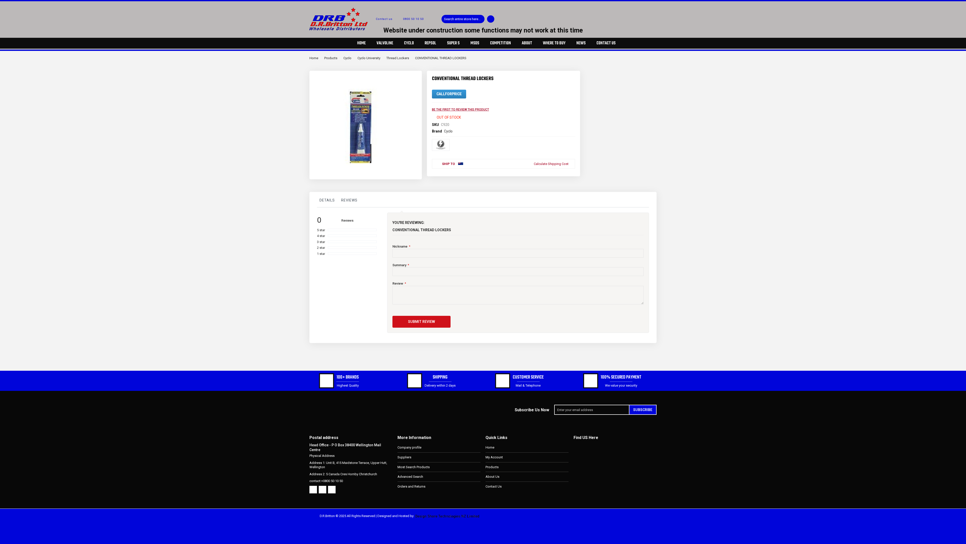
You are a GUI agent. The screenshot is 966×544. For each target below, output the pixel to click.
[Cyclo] (441, 145)
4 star (321, 236)
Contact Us (494, 486)
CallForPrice (449, 94)
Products (330, 58)
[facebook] (313, 489)
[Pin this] (571, 172)
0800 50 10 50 (413, 19)
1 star (321, 254)
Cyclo (347, 58)
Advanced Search (410, 477)
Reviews (349, 200)
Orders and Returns (411, 486)
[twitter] (322, 489)
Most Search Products (413, 467)
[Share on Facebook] (546, 172)
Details (327, 200)
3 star (321, 242)
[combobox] (463, 19)
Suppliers (404, 457)
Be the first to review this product (460, 109)
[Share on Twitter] (554, 172)
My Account (494, 457)
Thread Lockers (397, 58)
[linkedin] (332, 489)
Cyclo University (368, 58)
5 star (321, 230)
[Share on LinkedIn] (563, 172)
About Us (492, 477)
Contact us (384, 19)
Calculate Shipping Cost (551, 164)
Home (313, 58)
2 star (321, 248)
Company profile (409, 447)
